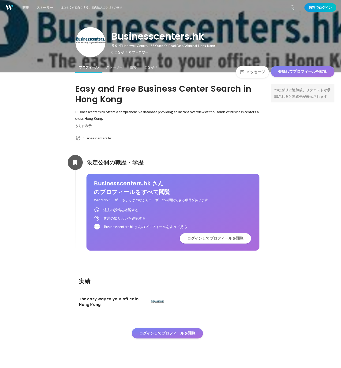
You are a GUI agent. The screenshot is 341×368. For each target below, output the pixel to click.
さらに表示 (83, 126)
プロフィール (89, 67)
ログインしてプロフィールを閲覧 (215, 238)
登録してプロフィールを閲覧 (302, 71)
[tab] (88, 67)
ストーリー (114, 67)
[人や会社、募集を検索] (292, 7)
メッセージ (255, 72)
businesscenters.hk (97, 138)
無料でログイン (320, 7)
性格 (133, 67)
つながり (150, 67)
